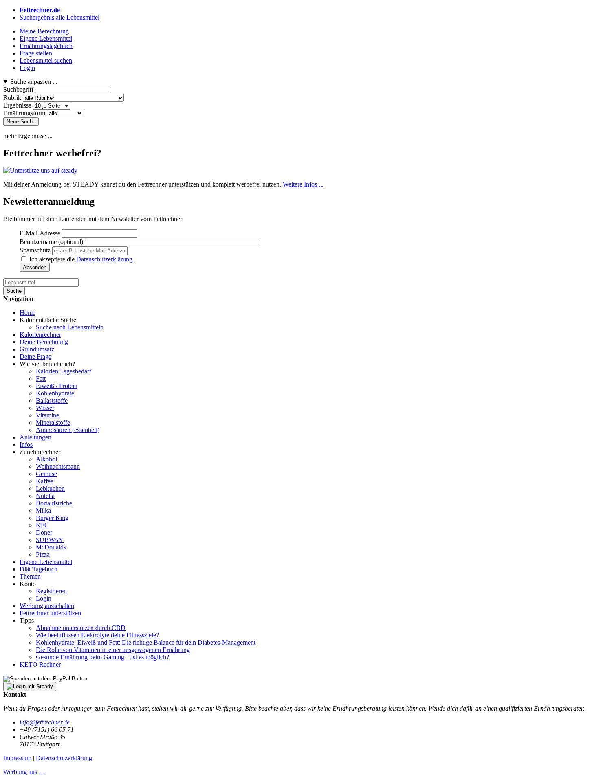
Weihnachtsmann (58, 466)
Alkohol (46, 459)
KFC (42, 525)
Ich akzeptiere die (81, 259)
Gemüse (46, 473)
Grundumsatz (37, 349)
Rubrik (12, 97)
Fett (41, 378)
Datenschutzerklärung (64, 758)
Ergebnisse (17, 105)
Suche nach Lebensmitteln (70, 327)
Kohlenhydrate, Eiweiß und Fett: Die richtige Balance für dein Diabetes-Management (145, 642)
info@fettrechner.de (45, 722)
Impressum (17, 758)
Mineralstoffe (53, 422)
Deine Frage (35, 356)
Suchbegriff (18, 89)
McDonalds (51, 547)
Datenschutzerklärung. (105, 259)
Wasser (45, 407)
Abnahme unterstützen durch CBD (81, 627)
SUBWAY (50, 539)
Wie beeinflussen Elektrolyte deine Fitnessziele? (97, 635)
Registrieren (51, 591)
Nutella (45, 495)
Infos (26, 444)
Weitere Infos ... (303, 184)
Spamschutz (35, 250)
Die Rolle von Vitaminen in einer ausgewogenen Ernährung (113, 649)
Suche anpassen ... (33, 81)
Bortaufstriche (54, 503)
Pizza (43, 554)
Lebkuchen (50, 488)
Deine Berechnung (44, 341)
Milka (43, 510)
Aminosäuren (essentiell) (67, 429)
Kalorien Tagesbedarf (63, 371)
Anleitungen (35, 437)
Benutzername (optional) (51, 241)
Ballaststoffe (52, 400)
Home (27, 312)
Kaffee (44, 481)
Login (43, 598)
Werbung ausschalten (47, 605)
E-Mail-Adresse (40, 233)
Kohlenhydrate (55, 393)
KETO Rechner (40, 664)
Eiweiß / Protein (56, 385)
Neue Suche (21, 121)
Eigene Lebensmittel (46, 561)
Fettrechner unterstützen (50, 613)
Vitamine (47, 415)
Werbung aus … (24, 771)
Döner (44, 532)
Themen (30, 576)
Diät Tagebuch (38, 569)
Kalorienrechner (40, 334)
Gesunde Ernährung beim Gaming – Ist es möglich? (102, 657)
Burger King (52, 517)
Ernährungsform (24, 113)
